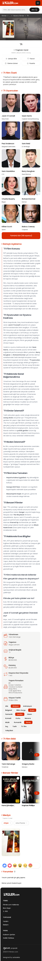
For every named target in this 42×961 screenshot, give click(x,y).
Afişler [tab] (7, 823)
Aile (6, 706)
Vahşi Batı (9, 730)
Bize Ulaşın (7, 908)
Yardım (5, 921)
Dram (32, 710)
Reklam (6, 925)
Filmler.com (13, 952)
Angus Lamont (14, 644)
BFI (10, 683)
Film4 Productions (15, 692)
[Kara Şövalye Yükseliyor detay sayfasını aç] (11, 789)
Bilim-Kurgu (21, 710)
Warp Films (13, 689)
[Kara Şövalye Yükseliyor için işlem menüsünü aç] (18, 778)
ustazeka (16, 957)
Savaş (28, 722)
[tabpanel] (21, 843)
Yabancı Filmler (18, 16)
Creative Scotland (15, 687)
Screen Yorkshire (15, 685)
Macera (28, 718)
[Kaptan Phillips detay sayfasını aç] (31, 789)
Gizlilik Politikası (8, 938)
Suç (6, 726)
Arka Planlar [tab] (21, 823)
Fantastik (8, 714)
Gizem (29, 714)
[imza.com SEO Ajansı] (6, 948)
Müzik (7, 722)
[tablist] (15, 823)
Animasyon (27, 706)
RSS (6, 911)
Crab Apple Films (15, 690)
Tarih (15, 726)
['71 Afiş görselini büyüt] (11, 842)
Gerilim (20, 714)
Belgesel (8, 710)
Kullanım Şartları (9, 935)
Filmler (4, 16)
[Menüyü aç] (38, 3)
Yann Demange (14, 637)
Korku (18, 718)
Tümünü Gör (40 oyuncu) (21, 235)
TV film (23, 726)
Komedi (8, 718)
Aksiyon (16, 706)
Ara (33, 10)
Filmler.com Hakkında (11, 905)
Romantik (17, 722)
